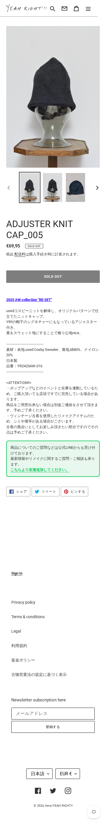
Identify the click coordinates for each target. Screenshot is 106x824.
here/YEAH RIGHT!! (59, 806)
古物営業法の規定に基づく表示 (39, 674)
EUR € (66, 773)
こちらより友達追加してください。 (39, 469)
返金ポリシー (23, 660)
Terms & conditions (28, 616)
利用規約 (19, 645)
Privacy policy (23, 602)
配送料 (19, 254)
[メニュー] (88, 8)
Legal (16, 631)
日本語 (37, 773)
